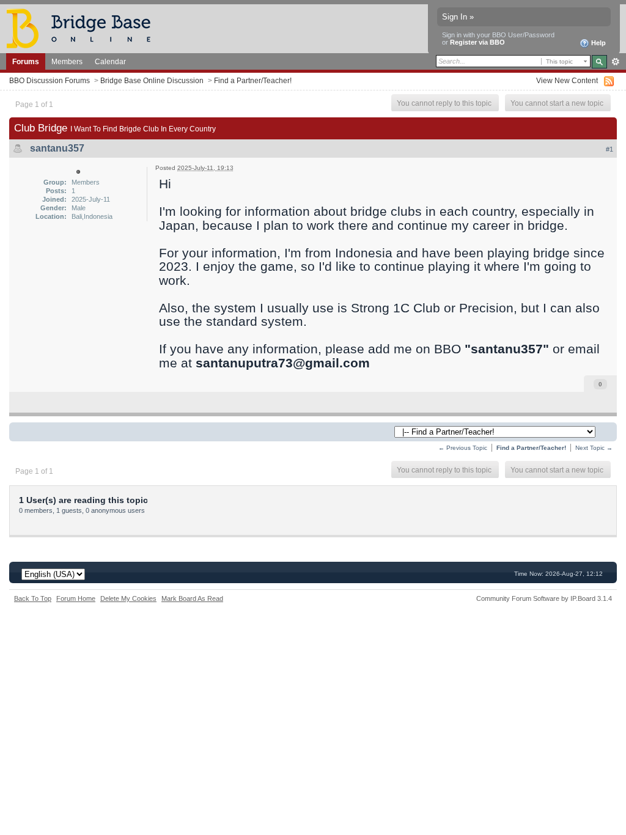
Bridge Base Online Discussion (152, 80)
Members (67, 61)
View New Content (567, 80)
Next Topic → (594, 447)
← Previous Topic (462, 447)
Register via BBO (477, 42)
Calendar (110, 61)
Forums (25, 61)
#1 (609, 149)
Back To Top (32, 598)
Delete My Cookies (128, 598)
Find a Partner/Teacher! (253, 80)
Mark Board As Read (192, 598)
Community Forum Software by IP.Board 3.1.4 (544, 598)
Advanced (615, 62)
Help (597, 42)
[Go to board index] (84, 27)
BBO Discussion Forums (49, 80)
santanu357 (57, 148)
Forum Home (75, 598)
